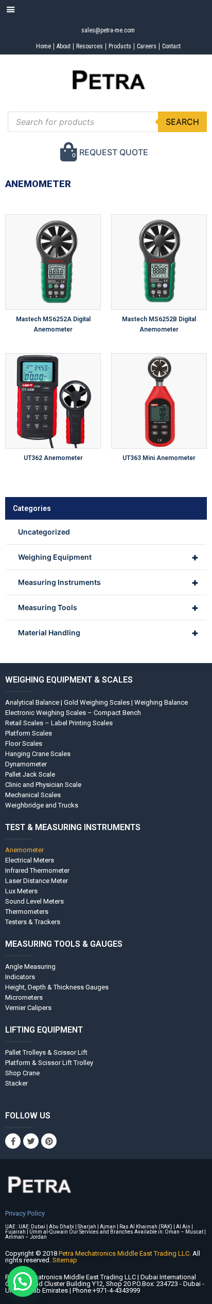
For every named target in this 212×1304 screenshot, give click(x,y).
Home (43, 46)
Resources (89, 46)
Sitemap (64, 1260)
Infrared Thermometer (37, 870)
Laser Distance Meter (36, 881)
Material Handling (108, 633)
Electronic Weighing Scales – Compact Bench (73, 713)
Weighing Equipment (108, 557)
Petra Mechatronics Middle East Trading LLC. (125, 1253)
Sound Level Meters (34, 901)
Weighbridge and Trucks (41, 805)
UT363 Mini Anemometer (159, 458)
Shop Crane (22, 1073)
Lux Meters (21, 891)
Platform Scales (28, 733)
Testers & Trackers (32, 922)
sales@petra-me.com (108, 30)
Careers (146, 46)
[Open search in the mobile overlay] (107, 122)
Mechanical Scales (33, 795)
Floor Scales (23, 743)
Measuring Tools (108, 607)
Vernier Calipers (28, 1008)
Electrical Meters (29, 860)
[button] (22, 1281)
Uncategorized (44, 531)
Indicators (20, 977)
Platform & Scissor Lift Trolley (49, 1063)
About (63, 46)
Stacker (16, 1083)
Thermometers (26, 911)
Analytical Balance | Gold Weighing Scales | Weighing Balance (96, 702)
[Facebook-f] (13, 1141)
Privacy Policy (25, 1213)
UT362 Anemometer (53, 458)
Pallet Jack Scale (30, 774)
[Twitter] (31, 1141)
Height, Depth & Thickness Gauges (57, 987)
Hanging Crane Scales (37, 754)
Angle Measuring (30, 966)
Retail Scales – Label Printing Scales (59, 723)
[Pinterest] (49, 1141)
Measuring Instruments (108, 582)
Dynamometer (26, 764)
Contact (171, 46)
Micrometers (24, 997)
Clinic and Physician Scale (43, 784)
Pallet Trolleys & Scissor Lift (46, 1052)
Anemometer (24, 850)
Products (120, 46)
